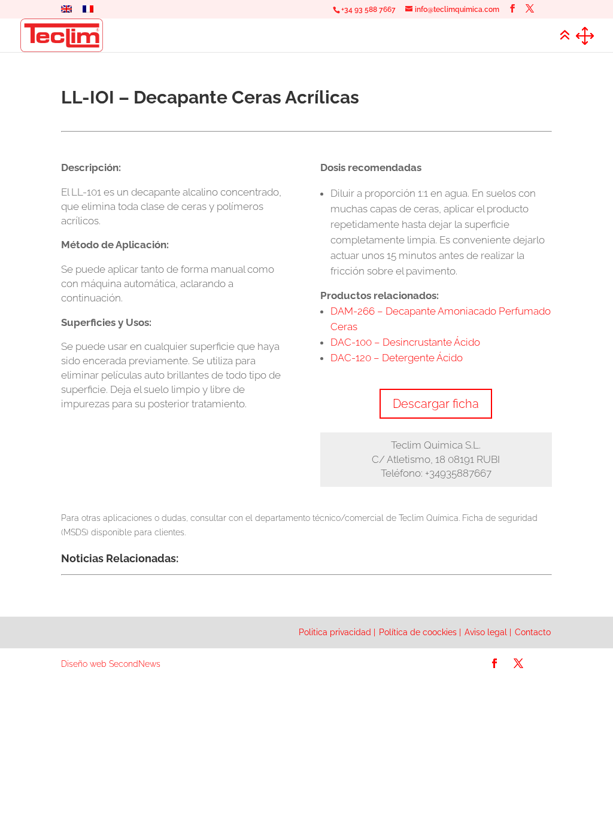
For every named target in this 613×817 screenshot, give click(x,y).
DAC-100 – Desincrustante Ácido (405, 342)
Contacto (533, 632)
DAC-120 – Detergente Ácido (396, 358)
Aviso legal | (488, 632)
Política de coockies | (420, 632)
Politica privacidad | (337, 632)
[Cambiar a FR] (88, 12)
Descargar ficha (436, 404)
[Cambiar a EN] (66, 12)
